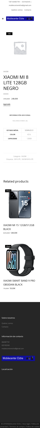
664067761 (6, 342)
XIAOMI (5, 71)
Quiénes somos (17, 10)
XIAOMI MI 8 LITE (27, 159)
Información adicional (20, 115)
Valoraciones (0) (20, 121)
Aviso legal (26, 424)
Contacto (27, 10)
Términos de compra (17, 427)
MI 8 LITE (17, 159)
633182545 (6, 345)
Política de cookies (33, 427)
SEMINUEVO (29, 130)
